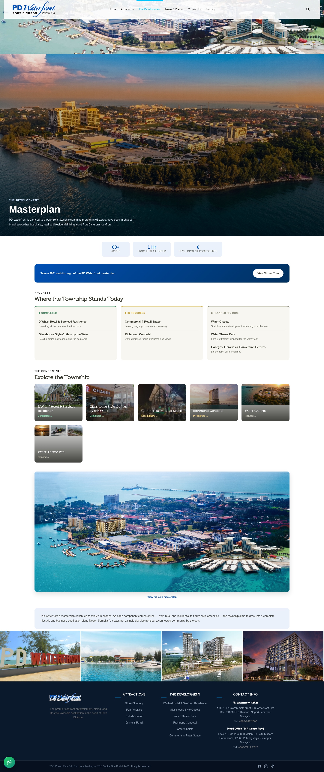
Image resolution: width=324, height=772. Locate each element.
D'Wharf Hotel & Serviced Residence (185, 703)
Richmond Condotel (185, 722)
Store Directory (134, 703)
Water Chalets (185, 729)
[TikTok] (272, 766)
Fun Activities (134, 709)
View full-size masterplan (162, 597)
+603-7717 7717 (248, 747)
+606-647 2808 (248, 721)
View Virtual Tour (268, 273)
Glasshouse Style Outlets (185, 709)
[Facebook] (259, 766)
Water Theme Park (185, 716)
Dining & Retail (134, 722)
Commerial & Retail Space (185, 735)
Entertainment (134, 716)
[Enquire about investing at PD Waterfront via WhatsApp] (9, 762)
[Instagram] (266, 766)
